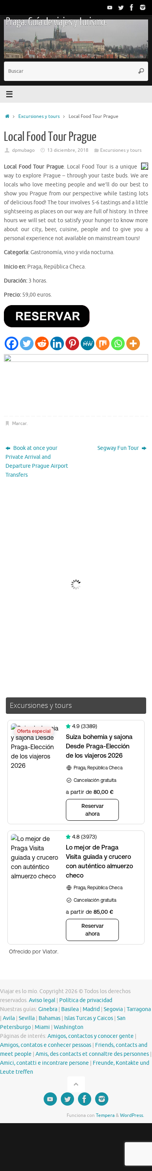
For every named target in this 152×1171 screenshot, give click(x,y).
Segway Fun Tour (118, 448)
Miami (42, 1027)
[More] (133, 343)
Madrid (91, 1009)
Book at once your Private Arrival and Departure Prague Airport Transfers (36, 461)
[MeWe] (87, 343)
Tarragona (139, 1009)
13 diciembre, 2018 (67, 150)
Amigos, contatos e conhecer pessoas (45, 1045)
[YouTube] (109, 7)
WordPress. (132, 1115)
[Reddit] (42, 343)
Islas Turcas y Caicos (88, 1018)
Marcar (19, 423)
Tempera (105, 1115)
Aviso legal (42, 1000)
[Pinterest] (72, 343)
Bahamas (49, 1018)
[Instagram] (142, 7)
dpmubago (23, 150)
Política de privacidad (85, 1000)
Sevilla (27, 1018)
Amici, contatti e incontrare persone (44, 1063)
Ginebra (47, 1009)
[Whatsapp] (118, 343)
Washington (68, 1027)
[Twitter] (120, 7)
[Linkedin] (57, 343)
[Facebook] (131, 7)
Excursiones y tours (39, 116)
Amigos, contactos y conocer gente (91, 1036)
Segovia (113, 1009)
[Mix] (103, 343)
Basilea (70, 1009)
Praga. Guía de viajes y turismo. (56, 22)
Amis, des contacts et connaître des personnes (92, 1054)
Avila (9, 1018)
